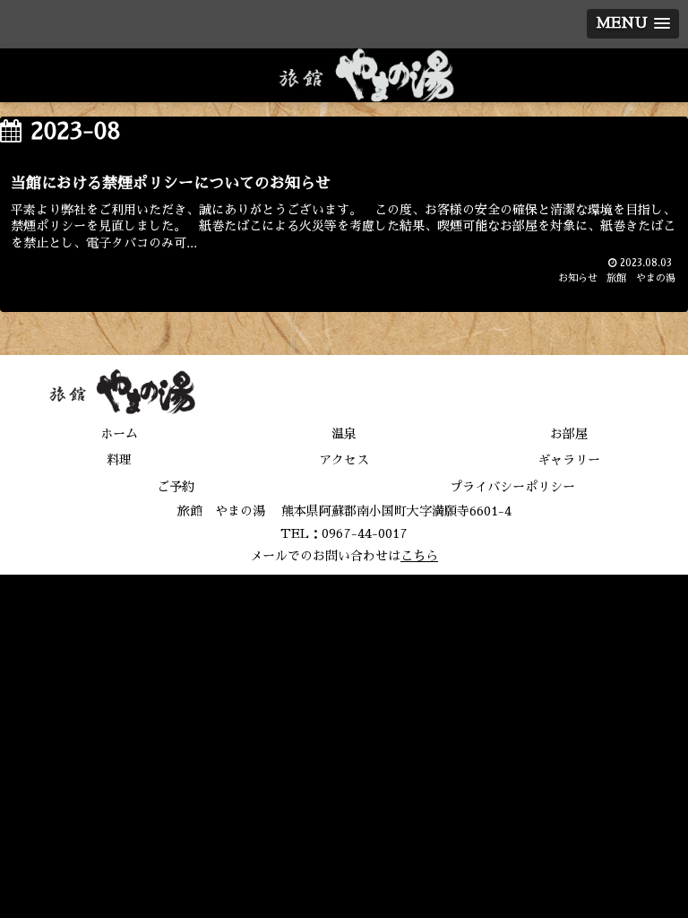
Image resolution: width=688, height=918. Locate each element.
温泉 (344, 434)
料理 (119, 460)
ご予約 (175, 487)
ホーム (119, 434)
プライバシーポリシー (512, 487)
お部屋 (569, 434)
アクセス (344, 460)
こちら (419, 556)
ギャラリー (569, 460)
